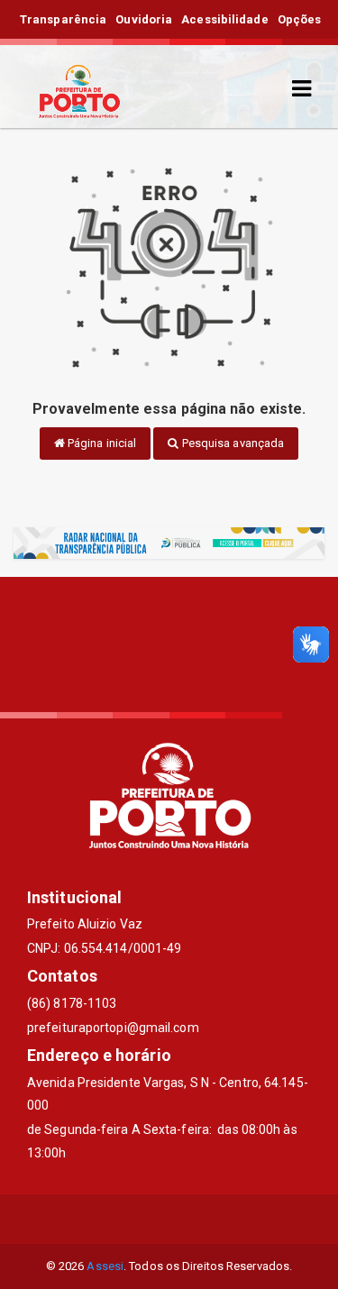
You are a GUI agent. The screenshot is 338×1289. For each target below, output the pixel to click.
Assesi (105, 1266)
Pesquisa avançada (232, 443)
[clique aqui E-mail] (126, 1219)
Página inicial (101, 443)
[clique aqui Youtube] (212, 1219)
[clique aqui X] (169, 1219)
